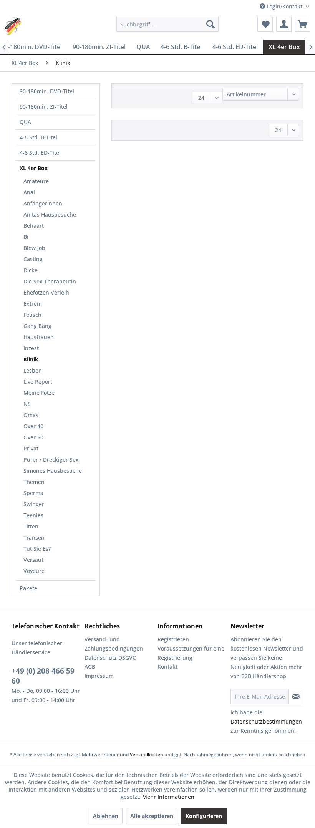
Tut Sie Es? (37, 548)
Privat (30, 448)
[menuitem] (167, 24)
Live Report (37, 381)
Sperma (33, 493)
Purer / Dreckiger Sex (51, 459)
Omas (30, 415)
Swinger (33, 504)
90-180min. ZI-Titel (44, 106)
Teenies (33, 515)
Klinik (30, 359)
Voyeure (34, 571)
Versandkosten (146, 754)
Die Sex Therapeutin (49, 281)
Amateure (36, 181)
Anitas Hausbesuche (49, 214)
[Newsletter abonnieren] (295, 696)
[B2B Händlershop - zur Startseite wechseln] (16, 26)
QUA (25, 122)
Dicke (30, 270)
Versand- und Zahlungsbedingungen (114, 644)
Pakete (28, 588)
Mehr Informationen (168, 796)
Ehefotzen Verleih (46, 292)
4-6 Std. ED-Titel (40, 152)
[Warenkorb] (302, 24)
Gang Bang (37, 326)
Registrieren (173, 639)
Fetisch (32, 314)
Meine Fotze (39, 392)
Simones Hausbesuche (52, 470)
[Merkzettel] (265, 24)
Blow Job (34, 248)
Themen (34, 481)
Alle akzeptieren (151, 816)
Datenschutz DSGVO (111, 657)
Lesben (32, 370)
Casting (33, 259)
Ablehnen (105, 816)
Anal (29, 192)
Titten (30, 526)
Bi (25, 236)
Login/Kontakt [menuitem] (284, 6)
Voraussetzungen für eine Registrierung (191, 653)
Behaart (33, 225)
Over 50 (33, 437)
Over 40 (33, 426)
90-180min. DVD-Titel (47, 91)
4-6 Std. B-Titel (38, 137)
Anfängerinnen (42, 203)
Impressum (99, 675)
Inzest (31, 348)
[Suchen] (210, 24)
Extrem (32, 303)
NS (27, 403)
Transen (34, 537)
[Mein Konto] (284, 24)
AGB (90, 666)
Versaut (33, 559)
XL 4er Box (34, 168)
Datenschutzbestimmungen (266, 721)
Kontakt (167, 666)
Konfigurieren (204, 816)
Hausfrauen (38, 337)
